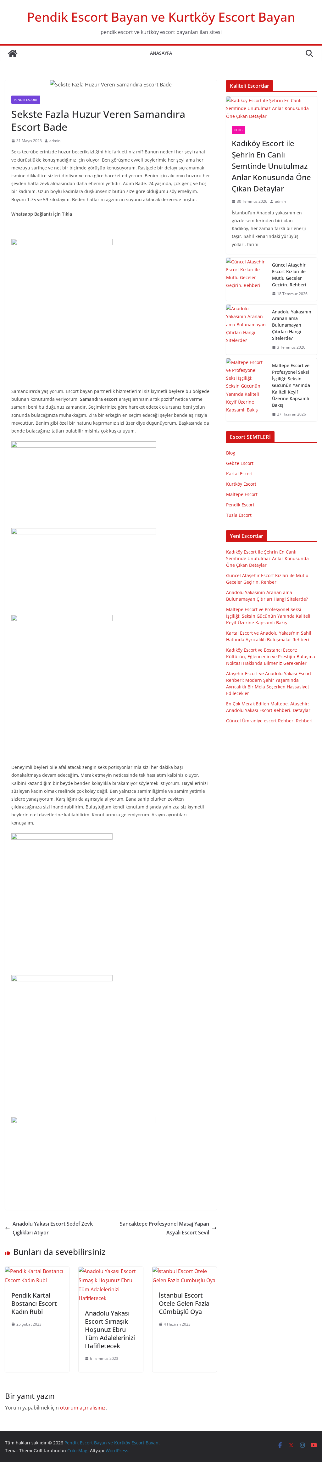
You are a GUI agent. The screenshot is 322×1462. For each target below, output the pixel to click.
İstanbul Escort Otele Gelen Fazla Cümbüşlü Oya (184, 1303)
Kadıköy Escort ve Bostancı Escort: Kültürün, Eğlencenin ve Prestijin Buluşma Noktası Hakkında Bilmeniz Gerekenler (270, 656)
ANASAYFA (161, 53)
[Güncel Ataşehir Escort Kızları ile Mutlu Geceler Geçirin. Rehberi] (246, 279)
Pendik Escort (26, 99)
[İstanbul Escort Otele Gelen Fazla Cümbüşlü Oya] (185, 1271)
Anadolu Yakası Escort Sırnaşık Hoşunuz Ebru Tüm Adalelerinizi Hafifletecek (110, 1329)
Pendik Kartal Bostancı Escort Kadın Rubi (34, 1303)
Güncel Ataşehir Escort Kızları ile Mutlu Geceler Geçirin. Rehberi (289, 275)
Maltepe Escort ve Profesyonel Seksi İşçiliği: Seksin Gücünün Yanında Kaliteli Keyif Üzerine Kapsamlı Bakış (291, 385)
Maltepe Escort (242, 494)
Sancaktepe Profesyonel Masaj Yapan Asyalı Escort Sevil (164, 1228)
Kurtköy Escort (241, 484)
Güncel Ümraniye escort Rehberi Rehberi (269, 721)
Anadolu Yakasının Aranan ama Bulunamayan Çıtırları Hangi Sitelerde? (291, 325)
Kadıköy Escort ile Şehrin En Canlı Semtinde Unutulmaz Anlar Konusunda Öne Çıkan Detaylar (271, 166)
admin (54, 140)
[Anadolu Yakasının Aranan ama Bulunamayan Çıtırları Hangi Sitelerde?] (246, 330)
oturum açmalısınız (83, 1407)
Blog (238, 130)
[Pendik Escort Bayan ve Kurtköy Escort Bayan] (12, 53)
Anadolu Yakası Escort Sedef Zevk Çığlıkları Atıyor (53, 1228)
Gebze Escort (239, 463)
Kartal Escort (239, 474)
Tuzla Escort (239, 515)
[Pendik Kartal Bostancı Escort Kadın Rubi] (37, 1271)
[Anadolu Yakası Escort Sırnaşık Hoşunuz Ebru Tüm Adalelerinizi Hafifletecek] (111, 1271)
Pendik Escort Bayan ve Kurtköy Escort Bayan (161, 16)
